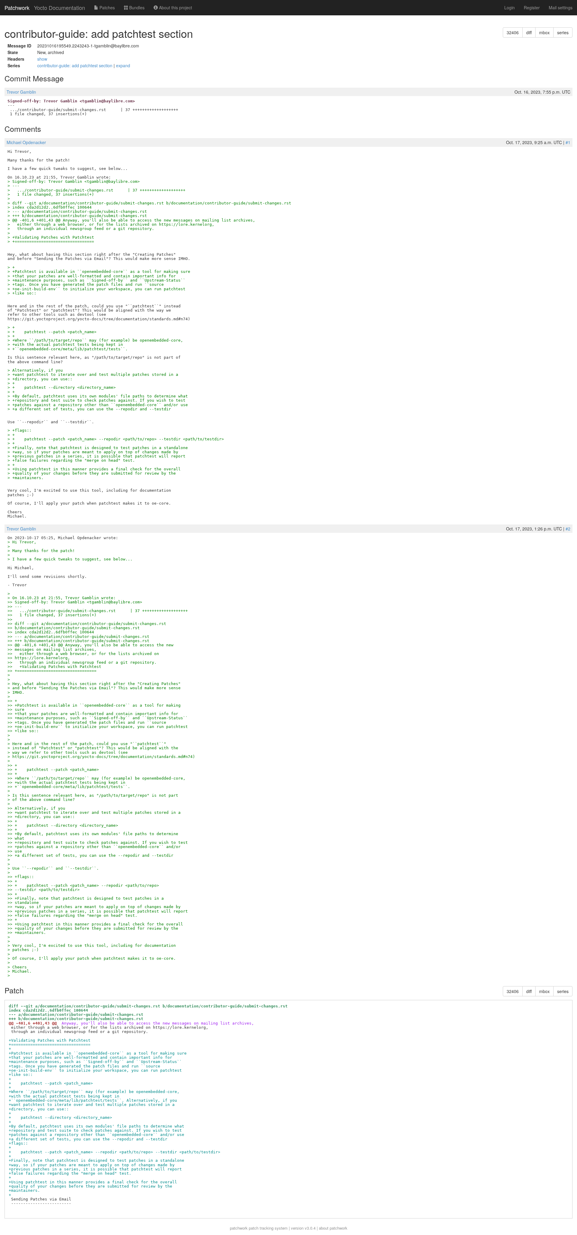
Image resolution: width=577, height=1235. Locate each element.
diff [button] (529, 32)
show (42, 59)
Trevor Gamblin (21, 92)
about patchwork (333, 1228)
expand (123, 65)
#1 (568, 142)
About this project (175, 8)
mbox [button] (544, 32)
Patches (106, 8)
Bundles (136, 8)
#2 (568, 529)
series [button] (563, 32)
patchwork (239, 1228)
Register (532, 8)
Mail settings (560, 8)
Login (509, 8)
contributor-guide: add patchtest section (75, 65)
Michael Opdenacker (26, 142)
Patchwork (17, 7)
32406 (513, 32)
